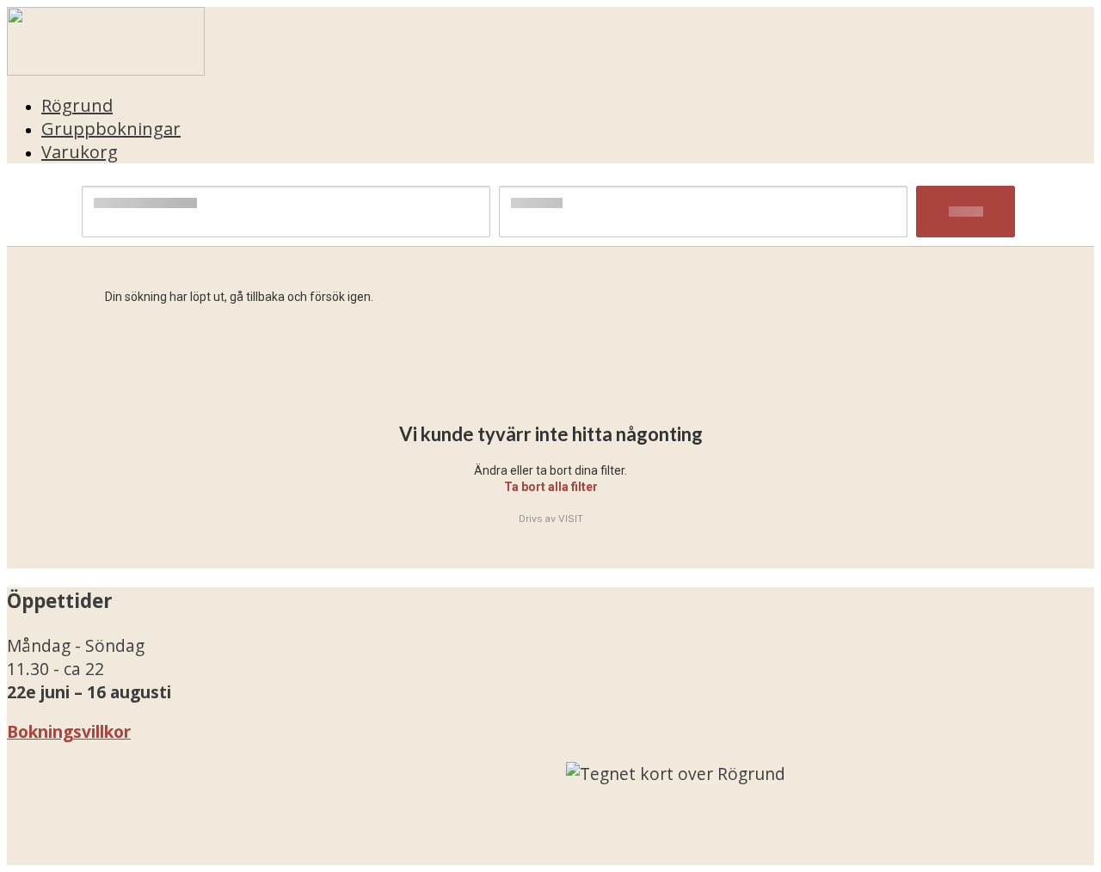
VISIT (570, 519)
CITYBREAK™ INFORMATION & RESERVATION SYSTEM (635, 853)
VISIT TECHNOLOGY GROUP (134, 853)
